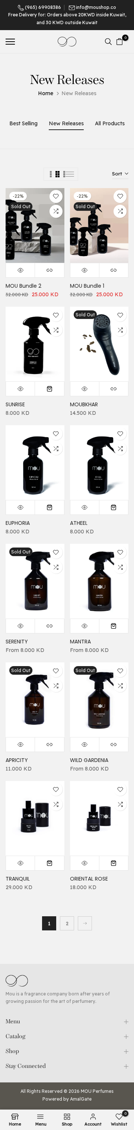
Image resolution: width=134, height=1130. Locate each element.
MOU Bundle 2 (23, 286)
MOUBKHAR (84, 404)
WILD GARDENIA (89, 760)
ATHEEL (78, 523)
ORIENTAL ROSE (89, 878)
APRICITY (17, 760)
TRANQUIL (18, 878)
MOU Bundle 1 (87, 286)
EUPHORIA (18, 523)
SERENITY (17, 641)
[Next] (85, 923)
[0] (119, 41)
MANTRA (80, 641)
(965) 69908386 (42, 7)
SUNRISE (15, 404)
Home (45, 93)
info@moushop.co (96, 7)
